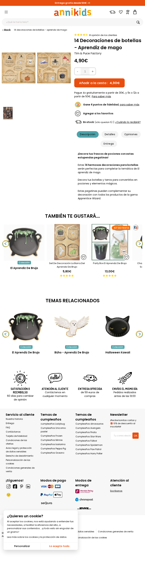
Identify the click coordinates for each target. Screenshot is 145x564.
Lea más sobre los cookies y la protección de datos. (37, 537)
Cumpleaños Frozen (51, 435)
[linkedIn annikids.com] (28, 486)
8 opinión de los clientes (103, 35)
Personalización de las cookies (90, 537)
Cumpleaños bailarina (53, 444)
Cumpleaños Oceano (52, 452)
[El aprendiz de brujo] (24, 259)
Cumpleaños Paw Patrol (88, 449)
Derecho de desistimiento (19, 455)
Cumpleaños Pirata (86, 432)
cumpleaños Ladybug (53, 423)
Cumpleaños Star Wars (88, 436)
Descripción (87, 134)
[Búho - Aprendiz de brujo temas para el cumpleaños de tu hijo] (71, 326)
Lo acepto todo (59, 546)
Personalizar (22, 546)
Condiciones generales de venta (115, 531)
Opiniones (130, 134)
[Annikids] (72, 12)
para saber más (129, 104)
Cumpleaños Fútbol (86, 440)
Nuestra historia (14, 418)
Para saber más (101, 96)
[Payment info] (55, 486)
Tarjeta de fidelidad (16, 435)
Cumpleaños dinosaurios (89, 423)
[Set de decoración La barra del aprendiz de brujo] (67, 259)
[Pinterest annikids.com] (21, 486)
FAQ (8, 427)
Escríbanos (116, 490)
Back (7, 30)
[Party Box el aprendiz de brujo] (109, 259)
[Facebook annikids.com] (15, 486)
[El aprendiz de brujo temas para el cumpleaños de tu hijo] (26, 326)
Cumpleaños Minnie (51, 440)
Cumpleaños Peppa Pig (53, 448)
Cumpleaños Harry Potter (89, 453)
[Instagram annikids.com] (8, 486)
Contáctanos (13, 431)
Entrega (109, 143)
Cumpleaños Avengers (88, 428)
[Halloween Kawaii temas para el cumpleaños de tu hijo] (117, 326)
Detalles (110, 134)
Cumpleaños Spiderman (89, 444)
